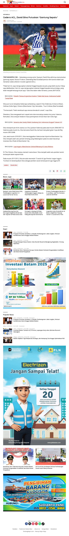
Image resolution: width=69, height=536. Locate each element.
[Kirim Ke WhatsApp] (64, 171)
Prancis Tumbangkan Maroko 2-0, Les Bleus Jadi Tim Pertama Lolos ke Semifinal (56, 193)
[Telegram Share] (61, 171)
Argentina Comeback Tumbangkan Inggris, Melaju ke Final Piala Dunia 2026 (34, 193)
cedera (6, 165)
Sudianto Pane (10, 20)
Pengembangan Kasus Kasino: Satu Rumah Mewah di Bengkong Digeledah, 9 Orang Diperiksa (38, 242)
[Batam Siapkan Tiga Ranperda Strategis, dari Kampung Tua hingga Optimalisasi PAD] (7, 339)
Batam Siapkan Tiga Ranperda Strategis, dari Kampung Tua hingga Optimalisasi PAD (39, 338)
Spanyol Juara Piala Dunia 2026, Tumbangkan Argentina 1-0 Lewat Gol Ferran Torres (13, 193)
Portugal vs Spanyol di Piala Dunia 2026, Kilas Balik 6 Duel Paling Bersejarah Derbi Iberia (34, 212)
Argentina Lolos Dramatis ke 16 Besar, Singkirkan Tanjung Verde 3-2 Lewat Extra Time (55, 212)
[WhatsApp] (39, 523)
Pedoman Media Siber (25, 529)
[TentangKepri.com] (15, 2)
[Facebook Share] (50, 171)
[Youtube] (36, 523)
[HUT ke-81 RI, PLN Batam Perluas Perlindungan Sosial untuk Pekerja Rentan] (51, 456)
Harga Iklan (45, 529)
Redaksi (15, 529)
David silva (14, 165)
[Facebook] (26, 523)
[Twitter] (29, 523)
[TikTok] (43, 523)
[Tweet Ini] (53, 171)
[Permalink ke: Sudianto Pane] (4, 21)
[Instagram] (33, 523)
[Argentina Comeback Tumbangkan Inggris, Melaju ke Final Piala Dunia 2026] (34, 184)
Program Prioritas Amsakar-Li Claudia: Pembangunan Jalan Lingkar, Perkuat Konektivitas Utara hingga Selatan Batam (36, 234)
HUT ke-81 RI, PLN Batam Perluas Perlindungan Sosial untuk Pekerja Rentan (49, 467)
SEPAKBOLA (6, 14)
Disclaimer (54, 529)
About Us (37, 529)
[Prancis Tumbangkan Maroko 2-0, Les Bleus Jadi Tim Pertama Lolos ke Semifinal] (56, 184)
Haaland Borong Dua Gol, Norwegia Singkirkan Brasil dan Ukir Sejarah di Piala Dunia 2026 (12, 212)
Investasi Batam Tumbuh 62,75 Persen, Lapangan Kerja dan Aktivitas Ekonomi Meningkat (36, 331)
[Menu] (4, 2)
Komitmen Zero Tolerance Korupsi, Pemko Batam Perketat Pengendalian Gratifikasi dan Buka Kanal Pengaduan (38, 251)
